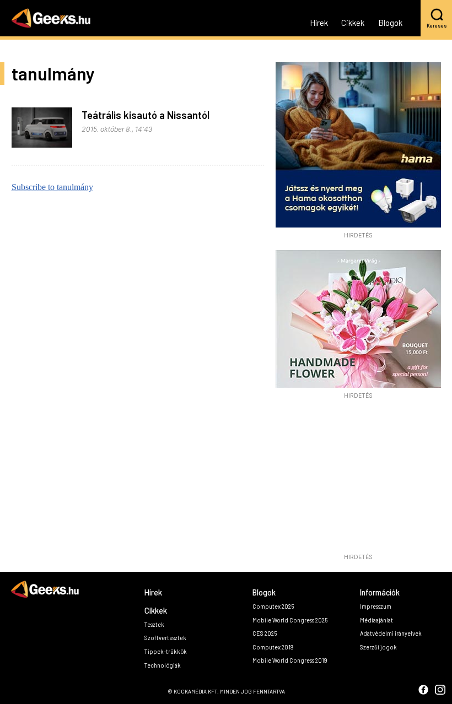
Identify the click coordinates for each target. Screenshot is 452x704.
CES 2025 (264, 633)
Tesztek (154, 624)
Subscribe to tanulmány (52, 187)
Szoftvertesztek (165, 637)
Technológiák (162, 665)
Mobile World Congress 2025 (289, 620)
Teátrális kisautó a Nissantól (145, 115)
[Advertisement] (358, 479)
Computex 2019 (273, 647)
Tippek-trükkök (165, 651)
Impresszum (375, 606)
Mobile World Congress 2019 (289, 660)
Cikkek (352, 23)
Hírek (319, 23)
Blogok (390, 23)
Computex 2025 (273, 606)
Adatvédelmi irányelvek (391, 633)
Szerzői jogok (378, 647)
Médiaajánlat (376, 620)
